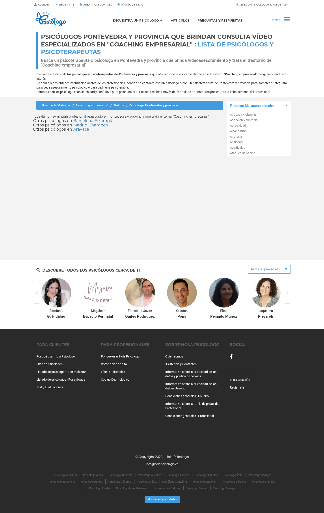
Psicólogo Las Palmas (166, 488)
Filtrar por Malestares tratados (252, 106)
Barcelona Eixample (93, 120)
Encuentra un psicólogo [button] (136, 20)
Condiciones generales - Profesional (189, 416)
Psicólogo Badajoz (259, 475)
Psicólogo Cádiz (146, 481)
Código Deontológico (115, 379)
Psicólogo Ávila (232, 475)
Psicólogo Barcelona (62, 481)
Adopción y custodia (244, 120)
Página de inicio (131, 4)
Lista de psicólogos (49, 364)
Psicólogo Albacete (120, 475)
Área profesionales (97, 4)
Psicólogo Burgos (91, 481)
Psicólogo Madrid (196, 488)
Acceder (43, 4)
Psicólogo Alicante (149, 475)
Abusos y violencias (243, 114)
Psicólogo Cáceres (119, 481)
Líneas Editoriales (113, 372)
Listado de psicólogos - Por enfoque (60, 379)
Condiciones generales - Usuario (187, 396)
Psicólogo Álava (93, 475)
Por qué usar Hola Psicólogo (55, 356)
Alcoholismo (238, 131)
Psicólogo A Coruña (65, 475)
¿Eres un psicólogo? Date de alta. (263, 4)
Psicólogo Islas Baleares (131, 488)
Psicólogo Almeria (178, 475)
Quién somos (174, 356)
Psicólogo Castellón (204, 481)
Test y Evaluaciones (49, 387)
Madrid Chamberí (90, 125)
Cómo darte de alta (114, 364)
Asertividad (237, 147)
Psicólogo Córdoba (234, 481)
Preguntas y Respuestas (219, 20)
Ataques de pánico (242, 153)
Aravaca (81, 129)
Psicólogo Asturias (206, 475)
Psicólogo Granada (263, 481)
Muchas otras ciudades (162, 499)
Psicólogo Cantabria (174, 481)
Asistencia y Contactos (181, 364)
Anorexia (236, 136)
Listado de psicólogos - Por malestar (61, 372)
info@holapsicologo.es (162, 464)
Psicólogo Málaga (224, 488)
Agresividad (238, 125)
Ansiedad (236, 142)
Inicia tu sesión (240, 380)
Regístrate (66, 4)
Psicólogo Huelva (100, 488)
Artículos (180, 20)
